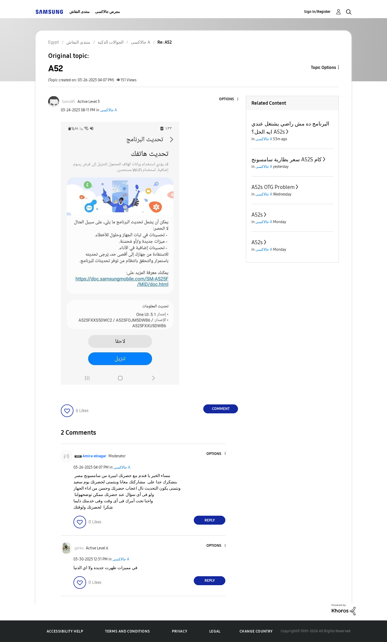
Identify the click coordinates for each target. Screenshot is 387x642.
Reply (210, 520)
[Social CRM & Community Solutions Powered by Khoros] (343, 609)
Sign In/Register (317, 11)
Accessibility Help (65, 631)
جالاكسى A (108, 110)
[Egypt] (49, 11)
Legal (215, 631)
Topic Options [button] (323, 67)
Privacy (179, 631)
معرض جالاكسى (107, 11)
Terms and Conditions (127, 631)
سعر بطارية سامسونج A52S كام (286, 159)
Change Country (256, 631)
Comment (221, 409)
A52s (257, 215)
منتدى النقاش (80, 11)
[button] (229, 99)
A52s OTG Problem (273, 187)
